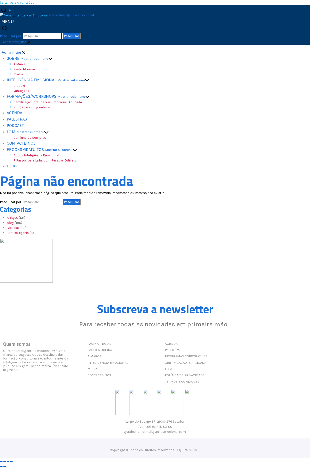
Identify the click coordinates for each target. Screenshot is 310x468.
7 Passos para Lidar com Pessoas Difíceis (44, 160)
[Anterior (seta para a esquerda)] (1, 466)
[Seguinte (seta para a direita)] (4, 466)
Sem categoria (18, 233)
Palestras (17, 119)
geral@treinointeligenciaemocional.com (155, 432)
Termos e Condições (182, 382)
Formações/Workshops (31, 96)
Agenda (14, 112)
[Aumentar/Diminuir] (1, 461)
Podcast (15, 125)
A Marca (19, 64)
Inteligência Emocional (31, 79)
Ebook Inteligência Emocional (36, 155)
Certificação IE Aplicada (185, 363)
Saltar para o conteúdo (17, 2)
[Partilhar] (8, 461)
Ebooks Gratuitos (25, 149)
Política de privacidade (185, 375)
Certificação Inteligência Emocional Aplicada (47, 102)
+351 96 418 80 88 (158, 427)
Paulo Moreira (24, 69)
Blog (12, 166)
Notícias (13, 228)
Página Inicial (99, 344)
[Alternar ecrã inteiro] (4, 461)
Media (93, 369)
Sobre (13, 58)
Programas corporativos (31, 107)
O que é (19, 86)
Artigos (12, 218)
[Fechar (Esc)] (11, 461)
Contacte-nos (21, 143)
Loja (11, 131)
